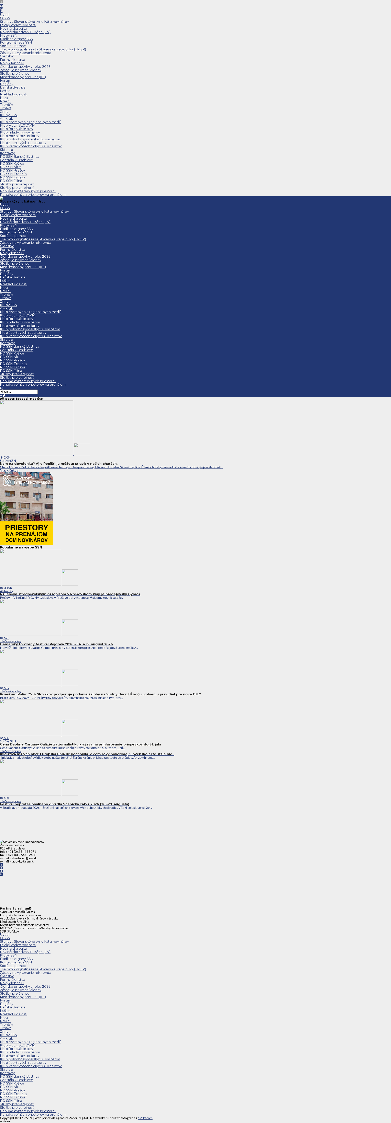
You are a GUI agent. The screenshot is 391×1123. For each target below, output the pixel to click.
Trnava (5, 108)
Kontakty (7, 153)
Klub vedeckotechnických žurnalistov (31, 146)
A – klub (6, 118)
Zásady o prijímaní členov (20, 70)
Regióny (6, 84)
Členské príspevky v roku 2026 (25, 67)
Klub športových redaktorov (23, 143)
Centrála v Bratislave (16, 160)
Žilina (4, 112)
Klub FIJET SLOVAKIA (17, 125)
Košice (5, 91)
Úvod (4, 15)
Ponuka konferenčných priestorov (28, 191)
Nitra (4, 98)
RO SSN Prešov (12, 170)
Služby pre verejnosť (17, 184)
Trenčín (6, 105)
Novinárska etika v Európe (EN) (25, 32)
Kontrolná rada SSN (16, 42)
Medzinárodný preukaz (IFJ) (23, 77)
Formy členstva (12, 60)
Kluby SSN (8, 35)
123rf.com (145, 1118)
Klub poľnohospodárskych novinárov (30, 139)
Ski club (6, 150)
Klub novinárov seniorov (19, 136)
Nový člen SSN (12, 63)
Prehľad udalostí (13, 94)
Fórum (5, 80)
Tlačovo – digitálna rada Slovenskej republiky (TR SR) (43, 49)
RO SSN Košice (12, 163)
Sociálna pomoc (13, 46)
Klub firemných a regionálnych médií (30, 122)
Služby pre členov (15, 74)
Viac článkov (9, 470)
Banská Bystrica (12, 87)
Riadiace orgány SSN (16, 39)
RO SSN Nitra (10, 167)
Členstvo (7, 56)
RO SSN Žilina (11, 181)
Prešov (5, 101)
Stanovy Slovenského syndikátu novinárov (34, 22)
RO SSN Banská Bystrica (19, 157)
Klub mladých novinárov (20, 132)
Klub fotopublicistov (16, 129)
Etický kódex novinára (18, 25)
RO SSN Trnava (12, 177)
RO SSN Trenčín (13, 174)
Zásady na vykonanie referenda (25, 53)
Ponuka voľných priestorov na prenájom (33, 195)
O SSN (5, 18)
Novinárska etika (13, 29)
